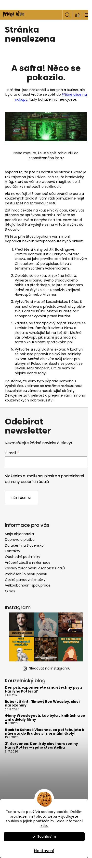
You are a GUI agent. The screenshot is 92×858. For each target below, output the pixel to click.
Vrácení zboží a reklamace (28, 562)
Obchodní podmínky (22, 556)
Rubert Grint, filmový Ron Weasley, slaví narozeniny (42, 703)
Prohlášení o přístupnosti (26, 574)
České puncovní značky (25, 579)
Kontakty (12, 551)
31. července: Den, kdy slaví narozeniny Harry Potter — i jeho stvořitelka (41, 746)
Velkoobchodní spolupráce (28, 585)
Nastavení (44, 850)
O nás (10, 591)
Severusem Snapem (32, 368)
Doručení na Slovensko (24, 545)
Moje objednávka (19, 533)
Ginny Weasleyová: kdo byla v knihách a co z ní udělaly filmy (45, 717)
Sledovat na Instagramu (49, 668)
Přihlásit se (22, 497)
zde (43, 825)
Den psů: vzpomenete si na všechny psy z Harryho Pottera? (43, 689)
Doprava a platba (20, 539)
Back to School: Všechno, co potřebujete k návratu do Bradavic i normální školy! (44, 732)
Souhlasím (46, 836)
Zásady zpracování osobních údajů (35, 568)
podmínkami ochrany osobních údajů (44, 478)
